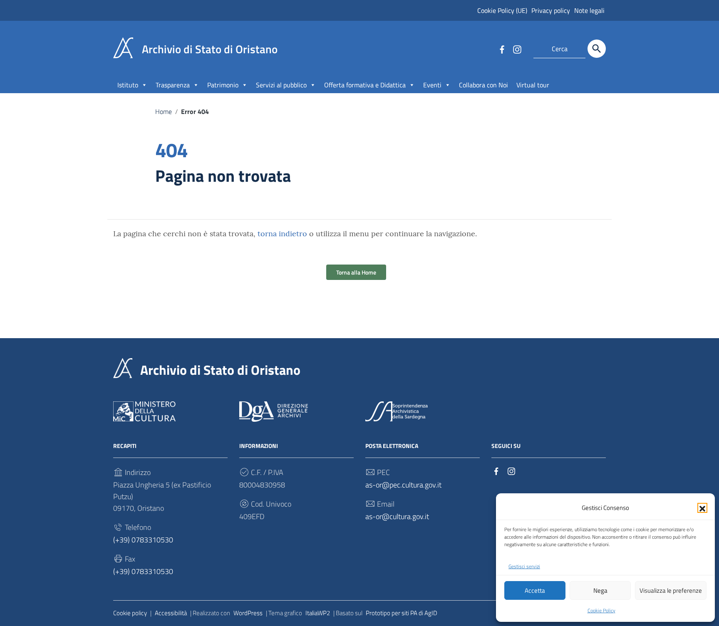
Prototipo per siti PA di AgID (401, 613)
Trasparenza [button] (173, 85)
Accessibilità (171, 613)
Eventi (432, 85)
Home (163, 111)
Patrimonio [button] (222, 85)
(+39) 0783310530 (143, 539)
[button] (702, 508)
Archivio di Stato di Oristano (220, 370)
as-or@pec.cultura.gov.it (403, 484)
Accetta (535, 590)
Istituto (127, 85)
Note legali (589, 10)
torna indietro (282, 233)
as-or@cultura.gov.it (397, 516)
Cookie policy (130, 613)
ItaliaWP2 (317, 613)
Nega (600, 590)
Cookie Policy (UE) (502, 10)
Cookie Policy (601, 610)
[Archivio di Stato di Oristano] (123, 47)
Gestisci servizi (524, 566)
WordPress (248, 613)
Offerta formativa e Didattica (365, 85)
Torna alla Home (356, 272)
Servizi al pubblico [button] (281, 85)
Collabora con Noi (483, 85)
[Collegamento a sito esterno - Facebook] (502, 49)
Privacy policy (550, 10)
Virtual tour (532, 85)
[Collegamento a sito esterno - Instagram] (517, 49)
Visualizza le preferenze (671, 590)
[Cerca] (597, 49)
